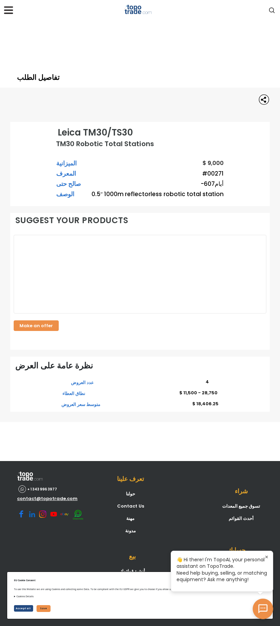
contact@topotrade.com (47, 498)
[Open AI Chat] (263, 609)
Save (43, 608)
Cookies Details (24, 596)
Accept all (23, 608)
